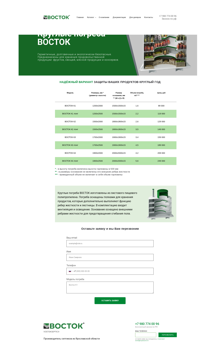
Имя (68, 251)
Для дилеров (135, 17)
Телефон (71, 265)
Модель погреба (75, 279)
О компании (104, 17)
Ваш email (71, 237)
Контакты (148, 17)
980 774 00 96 (149, 324)
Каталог (91, 17)
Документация (119, 17)
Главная (80, 17)
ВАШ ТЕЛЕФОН (141, 331)
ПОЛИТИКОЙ (161, 339)
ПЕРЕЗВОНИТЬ (168, 335)
